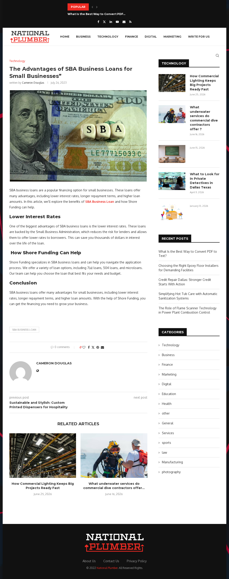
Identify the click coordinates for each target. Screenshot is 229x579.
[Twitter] (104, 22)
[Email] (124, 22)
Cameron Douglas (33, 82)
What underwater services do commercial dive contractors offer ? (204, 118)
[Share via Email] (102, 347)
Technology (107, 36)
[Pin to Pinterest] (97, 347)
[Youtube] (117, 22)
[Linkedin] (111, 22)
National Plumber (107, 568)
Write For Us (199, 36)
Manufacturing (172, 462)
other (166, 413)
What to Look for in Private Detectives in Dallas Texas (204, 180)
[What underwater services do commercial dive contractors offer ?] (114, 455)
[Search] (217, 55)
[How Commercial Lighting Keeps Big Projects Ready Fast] (42, 455)
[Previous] (92, 7)
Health (167, 404)
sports (166, 442)
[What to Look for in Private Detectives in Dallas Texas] (172, 181)
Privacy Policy (137, 561)
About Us (89, 561)
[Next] (97, 7)
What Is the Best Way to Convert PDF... (96, 14)
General (167, 423)
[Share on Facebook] (89, 347)
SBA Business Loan (24, 329)
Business (83, 36)
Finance (131, 36)
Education (169, 394)
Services (168, 433)
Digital (151, 36)
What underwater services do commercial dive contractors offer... (114, 486)
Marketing (172, 36)
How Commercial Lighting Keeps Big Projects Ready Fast (43, 486)
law (164, 452)
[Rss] (130, 22)
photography (171, 472)
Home (64, 36)
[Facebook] (98, 22)
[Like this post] (83, 347)
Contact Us (111, 561)
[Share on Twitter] (93, 347)
